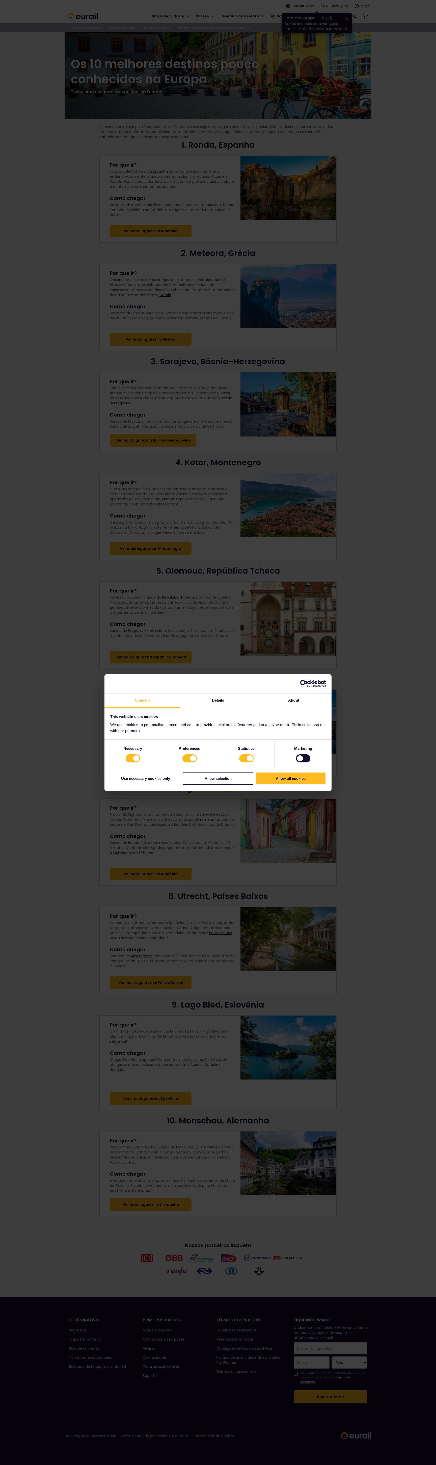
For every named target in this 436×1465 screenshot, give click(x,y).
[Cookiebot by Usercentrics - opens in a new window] (304, 683)
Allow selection (218, 778)
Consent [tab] (142, 700)
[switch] (189, 758)
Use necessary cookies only (145, 778)
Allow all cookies (291, 778)
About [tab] (293, 700)
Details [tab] (218, 700)
